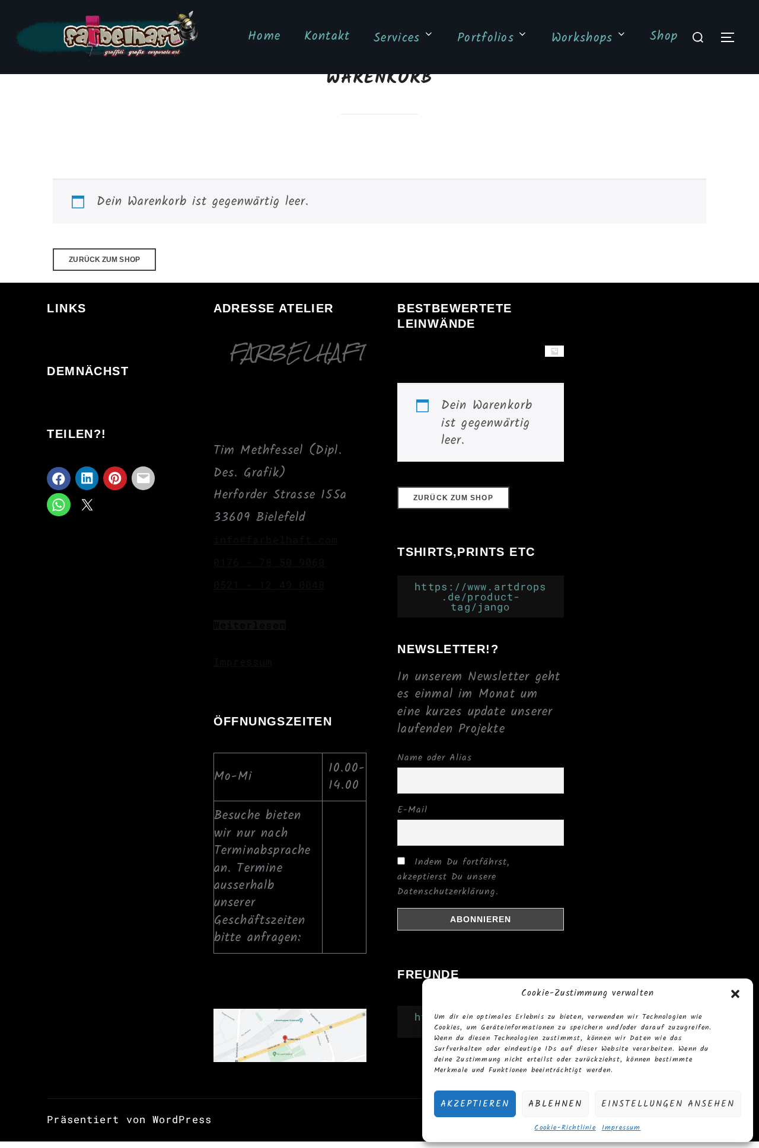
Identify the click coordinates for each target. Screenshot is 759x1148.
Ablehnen (555, 1104)
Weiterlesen (249, 625)
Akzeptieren (475, 1104)
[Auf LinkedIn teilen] (87, 478)
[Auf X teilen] (87, 505)
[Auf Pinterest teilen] (115, 478)
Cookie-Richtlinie (564, 1128)
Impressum (621, 1128)
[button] (735, 994)
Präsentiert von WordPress (129, 1119)
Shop (664, 36)
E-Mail (412, 809)
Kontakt (327, 36)
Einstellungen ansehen (668, 1104)
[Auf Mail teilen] (143, 478)
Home (264, 36)
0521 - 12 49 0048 (269, 584)
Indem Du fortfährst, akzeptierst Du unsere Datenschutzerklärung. (453, 877)
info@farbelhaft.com (276, 539)
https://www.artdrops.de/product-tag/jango (480, 596)
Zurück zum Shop (104, 259)
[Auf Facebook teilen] (59, 479)
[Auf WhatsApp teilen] (59, 505)
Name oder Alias (434, 757)
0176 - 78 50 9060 (269, 562)
